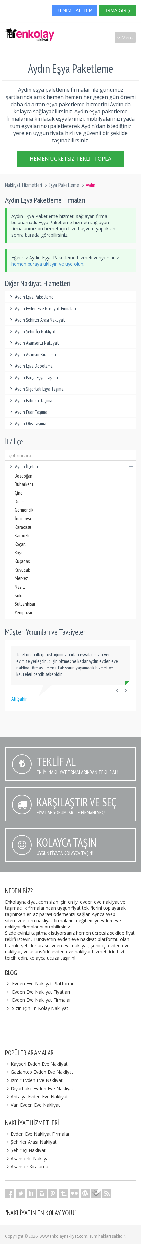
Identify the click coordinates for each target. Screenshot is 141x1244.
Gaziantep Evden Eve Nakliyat (42, 1072)
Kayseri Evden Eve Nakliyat (39, 1064)
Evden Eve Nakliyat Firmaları (42, 1000)
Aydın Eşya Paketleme (34, 297)
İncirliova (23, 518)
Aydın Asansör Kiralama (35, 354)
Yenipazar (23, 612)
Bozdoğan (23, 476)
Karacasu (23, 527)
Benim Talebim (74, 10)
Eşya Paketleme (64, 185)
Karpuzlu (22, 535)
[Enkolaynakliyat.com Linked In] (31, 1193)
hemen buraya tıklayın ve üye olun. (47, 264)
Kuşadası (22, 561)
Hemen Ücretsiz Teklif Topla (70, 158)
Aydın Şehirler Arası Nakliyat (40, 320)
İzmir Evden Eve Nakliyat (37, 1080)
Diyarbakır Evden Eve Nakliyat (42, 1088)
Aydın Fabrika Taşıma (33, 400)
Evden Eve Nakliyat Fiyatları (41, 992)
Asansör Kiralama (29, 1166)
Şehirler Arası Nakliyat (34, 1142)
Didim (20, 501)
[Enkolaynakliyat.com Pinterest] (52, 1193)
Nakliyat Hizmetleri (23, 185)
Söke (19, 595)
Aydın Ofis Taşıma (30, 423)
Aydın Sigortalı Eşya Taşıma (39, 389)
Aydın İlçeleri (26, 466)
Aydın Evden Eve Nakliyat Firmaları (45, 308)
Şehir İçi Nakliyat (28, 1150)
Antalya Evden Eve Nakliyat (39, 1096)
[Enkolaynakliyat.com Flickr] (74, 1193)
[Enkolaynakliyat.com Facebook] (9, 1193)
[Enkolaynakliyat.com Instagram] (42, 1193)
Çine (19, 493)
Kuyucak (22, 570)
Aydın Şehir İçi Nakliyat (35, 331)
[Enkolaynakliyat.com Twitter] (20, 1193)
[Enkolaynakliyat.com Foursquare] (96, 1193)
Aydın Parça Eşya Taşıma (36, 377)
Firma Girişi (117, 10)
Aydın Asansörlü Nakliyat (37, 343)
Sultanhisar (25, 604)
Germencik (24, 510)
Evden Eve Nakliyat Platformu (43, 983)
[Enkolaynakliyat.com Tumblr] (63, 1193)
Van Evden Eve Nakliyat (35, 1105)
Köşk (19, 553)
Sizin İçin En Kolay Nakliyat (40, 1008)
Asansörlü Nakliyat (30, 1158)
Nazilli (20, 587)
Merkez (21, 578)
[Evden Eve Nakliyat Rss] (106, 1193)
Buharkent (24, 484)
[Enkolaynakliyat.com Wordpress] (85, 1193)
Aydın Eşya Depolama (34, 366)
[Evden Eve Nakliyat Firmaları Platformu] (29, 31)
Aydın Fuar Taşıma (31, 412)
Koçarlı (21, 544)
